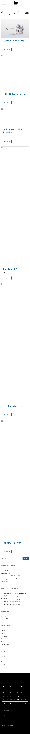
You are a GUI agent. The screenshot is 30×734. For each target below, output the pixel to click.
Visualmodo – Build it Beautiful (10, 576)
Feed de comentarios (7, 662)
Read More (7, 49)
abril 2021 (4, 616)
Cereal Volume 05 (13, 40)
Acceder (3, 656)
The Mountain (15, 602)
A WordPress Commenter (8, 593)
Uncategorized (5, 645)
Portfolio (4, 639)
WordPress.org (5, 665)
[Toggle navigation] (3, 3)
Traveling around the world (9, 579)
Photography (5, 636)
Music (3, 633)
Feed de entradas (6, 659)
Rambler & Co (11, 269)
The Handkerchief (14, 406)
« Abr (4, 716)
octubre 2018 (5, 619)
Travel (3, 642)
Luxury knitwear (12, 542)
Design (3, 630)
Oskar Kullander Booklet (12, 131)
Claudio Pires (5, 596)
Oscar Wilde (4, 581)
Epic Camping (15, 596)
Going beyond (5, 573)
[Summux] (16, 3)
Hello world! (4, 570)
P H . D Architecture (15, 94)
